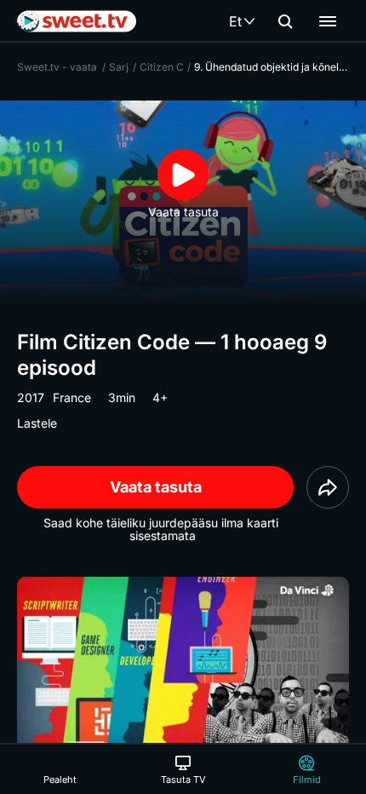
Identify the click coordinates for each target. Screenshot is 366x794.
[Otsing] (285, 21)
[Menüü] (327, 21)
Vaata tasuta (156, 487)
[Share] (327, 487)
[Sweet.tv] (76, 21)
